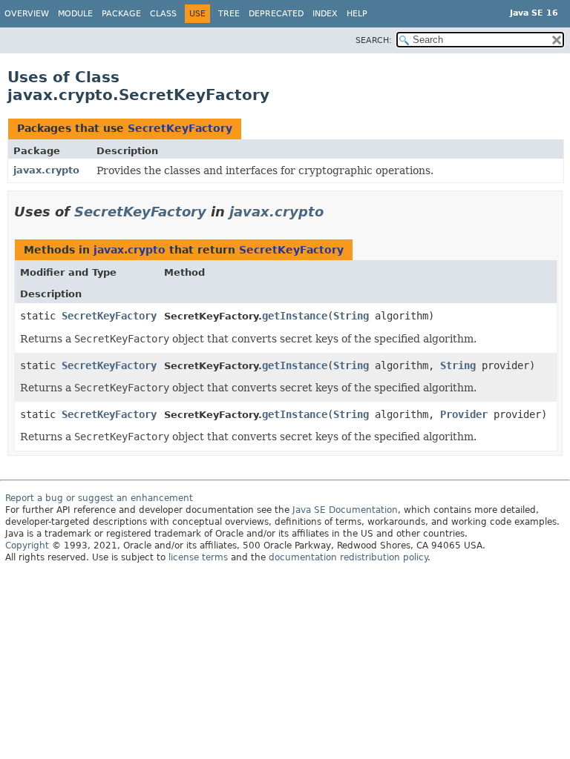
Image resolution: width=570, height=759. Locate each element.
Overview (26, 14)
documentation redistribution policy (348, 557)
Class (163, 14)
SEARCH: (374, 40)
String (351, 316)
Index (325, 14)
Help (357, 14)
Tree (229, 14)
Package (121, 14)
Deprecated (276, 14)
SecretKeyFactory (180, 128)
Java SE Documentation (345, 510)
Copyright (27, 545)
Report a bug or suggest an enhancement (99, 498)
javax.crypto (46, 170)
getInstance (294, 316)
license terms (198, 557)
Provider (464, 414)
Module (75, 14)
